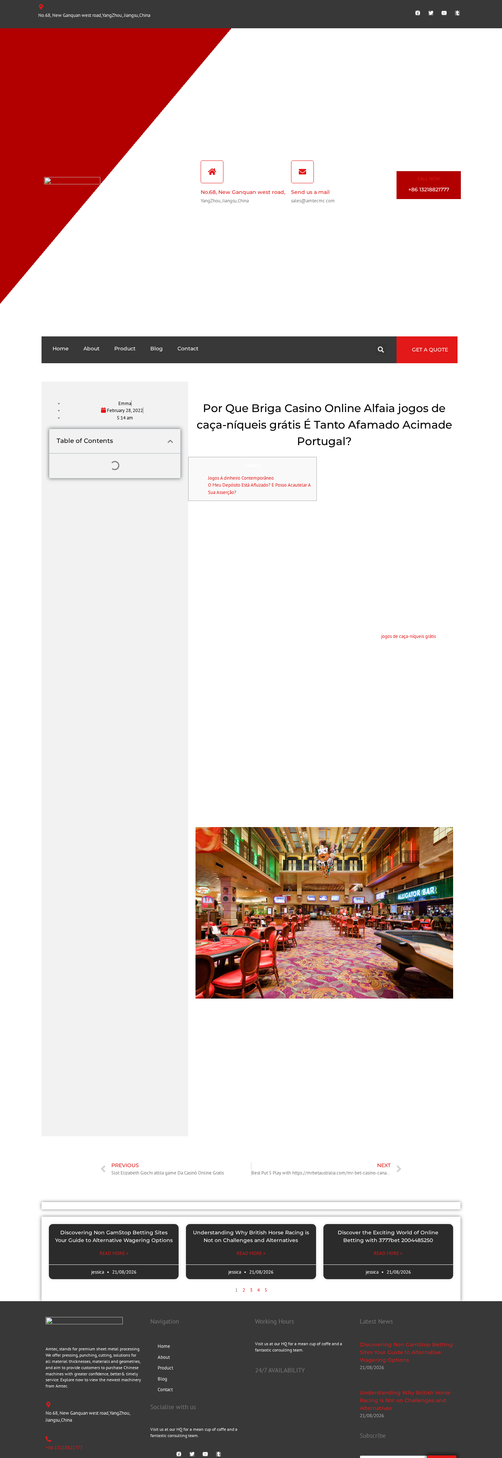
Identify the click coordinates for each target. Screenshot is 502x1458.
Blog (156, 348)
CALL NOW (428, 179)
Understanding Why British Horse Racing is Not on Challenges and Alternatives (405, 1400)
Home (61, 348)
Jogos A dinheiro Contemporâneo (241, 478)
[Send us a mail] (302, 171)
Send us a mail (310, 192)
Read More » (114, 1253)
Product (125, 348)
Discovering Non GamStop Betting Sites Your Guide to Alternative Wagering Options (406, 1352)
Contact (188, 348)
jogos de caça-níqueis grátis (408, 636)
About (91, 348)
